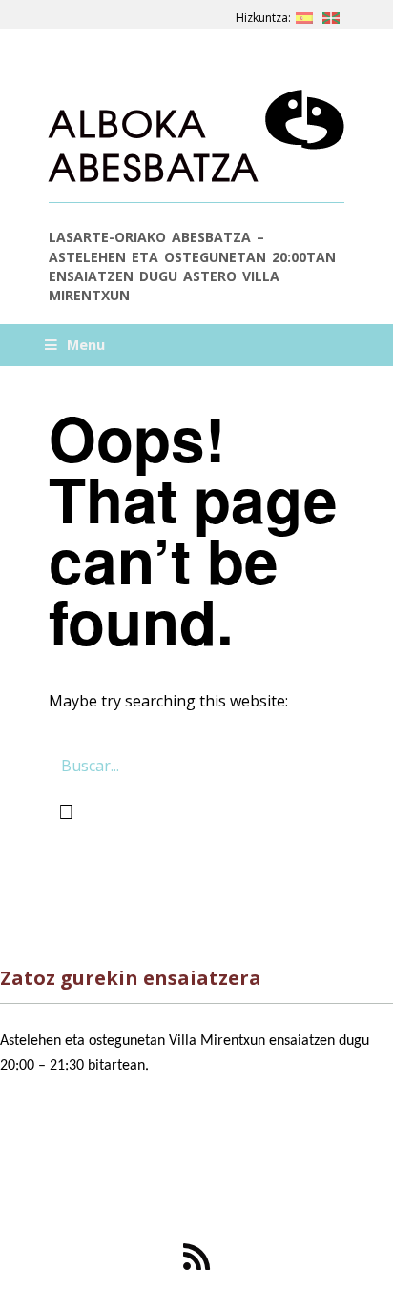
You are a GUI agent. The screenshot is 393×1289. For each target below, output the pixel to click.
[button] (66, 811)
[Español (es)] (304, 14)
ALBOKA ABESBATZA (154, 144)
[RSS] (196, 1257)
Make (91, 1192)
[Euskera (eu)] (331, 14)
